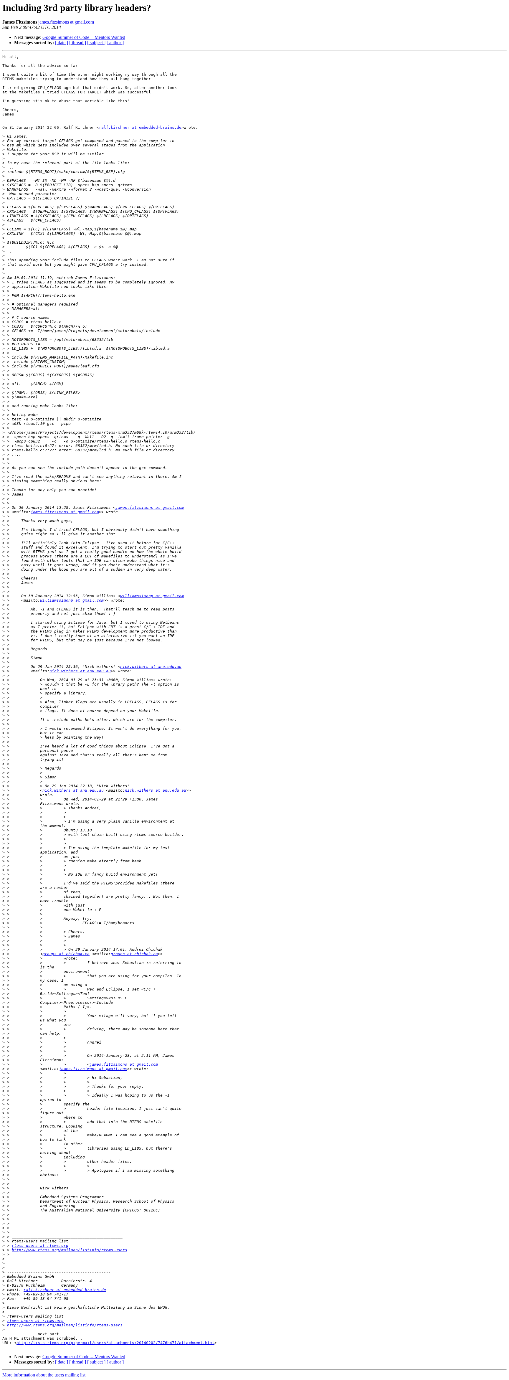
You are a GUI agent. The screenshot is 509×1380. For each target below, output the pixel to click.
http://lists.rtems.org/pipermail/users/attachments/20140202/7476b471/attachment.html (115, 1343)
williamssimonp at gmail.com (152, 596)
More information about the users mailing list (43, 1374)
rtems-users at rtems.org (40, 1245)
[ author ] (115, 42)
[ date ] (61, 42)
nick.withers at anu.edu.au (150, 666)
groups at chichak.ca (66, 954)
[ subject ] (96, 42)
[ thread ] (77, 42)
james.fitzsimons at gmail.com (66, 21)
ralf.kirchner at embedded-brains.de (140, 127)
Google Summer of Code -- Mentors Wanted (83, 37)
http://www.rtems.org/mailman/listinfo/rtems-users (69, 1250)
